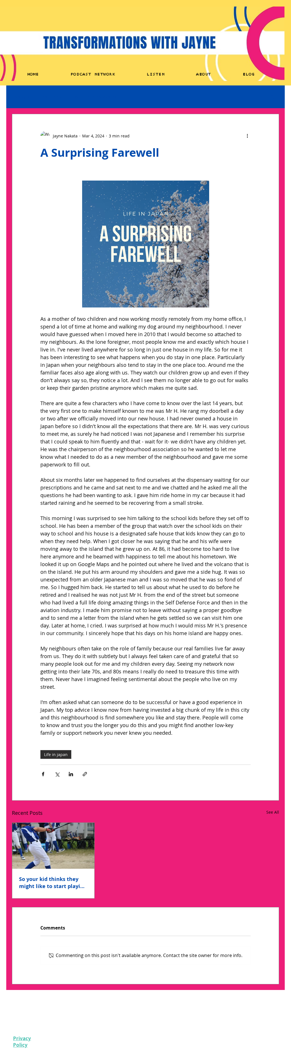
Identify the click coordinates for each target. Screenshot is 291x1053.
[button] (272, 97)
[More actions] (247, 135)
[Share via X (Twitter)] (57, 774)
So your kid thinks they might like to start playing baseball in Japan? (52, 883)
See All (272, 812)
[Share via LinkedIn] (71, 774)
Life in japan (56, 754)
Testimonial (52, 97)
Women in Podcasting (95, 97)
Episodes (20, 97)
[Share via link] (85, 774)
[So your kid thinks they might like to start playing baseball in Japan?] (53, 846)
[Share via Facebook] (43, 774)
